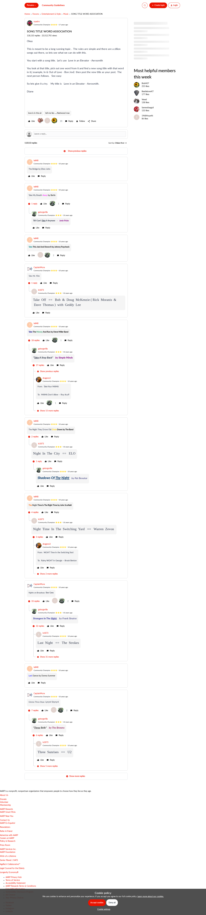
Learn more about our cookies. (150, 897)
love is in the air (35, 113)
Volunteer (4, 802)
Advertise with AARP (9, 835)
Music (66, 14)
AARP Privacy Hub (14, 877)
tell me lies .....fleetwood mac (57, 113)
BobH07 (145, 83)
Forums (36, 14)
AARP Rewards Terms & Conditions (21, 886)
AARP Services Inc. (8, 849)
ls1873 (41, 290)
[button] (158, 5)
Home (27, 14)
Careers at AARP (7, 838)
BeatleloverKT (148, 92)
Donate (3, 799)
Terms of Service (13, 880)
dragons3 (47, 378)
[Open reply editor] (76, 134)
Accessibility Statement (16, 883)
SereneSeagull (148, 108)
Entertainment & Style (51, 14)
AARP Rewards (6, 809)
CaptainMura (39, 267)
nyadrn (37, 22)
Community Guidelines (53, 5)
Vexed (144, 100)
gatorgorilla (43, 212)
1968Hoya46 (147, 116)
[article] (76, 168)
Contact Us (5, 820)
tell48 (36, 161)
